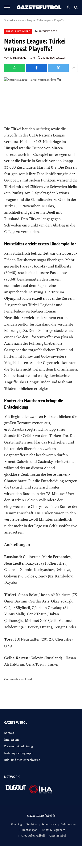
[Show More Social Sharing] (74, 68)
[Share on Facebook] (36, 68)
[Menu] (7, 7)
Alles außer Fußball (33, 835)
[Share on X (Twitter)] (58, 68)
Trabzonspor (29, 830)
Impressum (11, 739)
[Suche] (75, 7)
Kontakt (9, 733)
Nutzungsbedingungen (18, 753)
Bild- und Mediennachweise (22, 760)
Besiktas (31, 824)
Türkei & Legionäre (18, 31)
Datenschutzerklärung (18, 746)
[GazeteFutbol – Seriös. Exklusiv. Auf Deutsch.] (39, 7)
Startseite (9, 20)
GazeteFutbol (57, 835)
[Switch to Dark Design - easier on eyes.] (68, 7)
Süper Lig (16, 824)
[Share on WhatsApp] (14, 68)
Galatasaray (68, 824)
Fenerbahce (49, 824)
